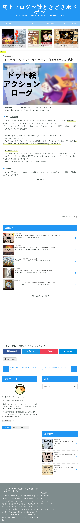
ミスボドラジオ (46, 501)
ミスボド (44, 498)
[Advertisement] (21, 197)
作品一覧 (30, 23)
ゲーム (4, 52)
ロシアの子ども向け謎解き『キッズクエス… (55, 368)
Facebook (13, 351)
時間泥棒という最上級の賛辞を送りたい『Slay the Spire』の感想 (34, 247)
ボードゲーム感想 (70, 23)
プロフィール (10, 23)
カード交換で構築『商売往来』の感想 (26, 259)
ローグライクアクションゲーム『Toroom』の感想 (38, 60)
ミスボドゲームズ (46, 504)
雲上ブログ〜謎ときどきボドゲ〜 (40, 9)
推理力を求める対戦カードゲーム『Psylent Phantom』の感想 (33, 270)
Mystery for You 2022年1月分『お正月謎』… (23, 368)
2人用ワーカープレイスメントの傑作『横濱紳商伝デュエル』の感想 (35, 282)
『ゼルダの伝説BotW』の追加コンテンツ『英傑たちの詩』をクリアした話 (37, 235)
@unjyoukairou (25, 397)
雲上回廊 (44, 493)
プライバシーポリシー (48, 509)
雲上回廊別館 (45, 496)
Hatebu (69, 351)
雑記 (55, 445)
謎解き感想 (50, 23)
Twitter (32, 351)
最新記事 (48, 434)
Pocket (50, 351)
